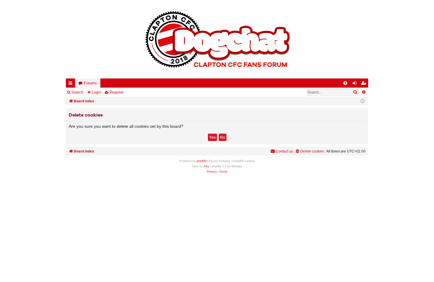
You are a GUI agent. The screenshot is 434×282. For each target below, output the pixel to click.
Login (96, 92)
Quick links (71, 84)
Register (117, 92)
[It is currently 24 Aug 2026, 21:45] (362, 101)
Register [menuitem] (365, 84)
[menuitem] (345, 83)
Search (77, 92)
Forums (90, 83)
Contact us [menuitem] (284, 151)
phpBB (201, 161)
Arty (206, 166)
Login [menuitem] (356, 84)
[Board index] (217, 39)
